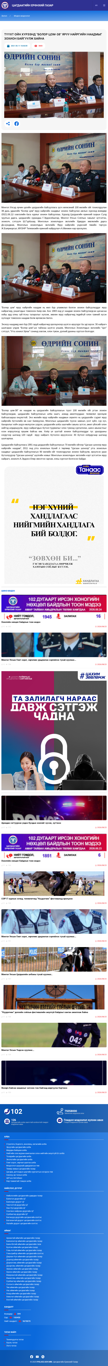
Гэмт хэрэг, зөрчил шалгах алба (21, 1162)
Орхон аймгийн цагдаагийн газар (21, 1272)
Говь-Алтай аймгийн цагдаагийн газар (24, 1250)
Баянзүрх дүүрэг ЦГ (15, 1202)
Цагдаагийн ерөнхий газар (32, 5)
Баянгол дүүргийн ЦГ (16, 1199)
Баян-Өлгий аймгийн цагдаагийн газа (23, 1244)
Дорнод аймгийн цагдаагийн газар (22, 1259)
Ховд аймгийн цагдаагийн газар (21, 1293)
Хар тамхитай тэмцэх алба (18, 1181)
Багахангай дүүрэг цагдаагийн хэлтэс (23, 1220)
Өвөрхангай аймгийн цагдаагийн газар (24, 1275)
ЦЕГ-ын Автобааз (14, 1178)
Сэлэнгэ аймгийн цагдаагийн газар (22, 1284)
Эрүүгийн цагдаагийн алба (18, 1147)
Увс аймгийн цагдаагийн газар (20, 1290)
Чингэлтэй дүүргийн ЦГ (17, 1205)
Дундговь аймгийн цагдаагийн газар (23, 1266)
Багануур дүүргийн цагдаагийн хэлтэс (24, 1217)
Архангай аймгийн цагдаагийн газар (23, 1238)
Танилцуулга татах (15, 1339)
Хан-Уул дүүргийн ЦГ (16, 1208)
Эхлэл (4, 16)
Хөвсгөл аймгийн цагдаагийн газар (22, 1296)
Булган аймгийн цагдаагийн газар (22, 1247)
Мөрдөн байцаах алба (16, 1150)
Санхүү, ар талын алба (16, 1175)
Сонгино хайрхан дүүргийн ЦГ (20, 1211)
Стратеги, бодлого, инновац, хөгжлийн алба (26, 1144)
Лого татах (11, 1346)
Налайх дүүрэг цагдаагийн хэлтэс (22, 1223)
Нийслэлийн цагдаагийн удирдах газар (24, 1196)
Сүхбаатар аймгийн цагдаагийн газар (23, 1281)
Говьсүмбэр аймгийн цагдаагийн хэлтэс (25, 1253)
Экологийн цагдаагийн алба (19, 1159)
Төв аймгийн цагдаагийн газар (20, 1287)
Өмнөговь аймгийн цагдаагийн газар (23, 1278)
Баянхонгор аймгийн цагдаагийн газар (24, 1241)
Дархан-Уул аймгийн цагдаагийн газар (24, 1256)
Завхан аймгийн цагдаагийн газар (22, 1269)
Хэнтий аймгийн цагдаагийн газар (22, 1300)
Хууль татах (11, 1342)
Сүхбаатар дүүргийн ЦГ (17, 1214)
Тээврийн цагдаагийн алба (18, 1156)
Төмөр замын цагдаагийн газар (20, 1169)
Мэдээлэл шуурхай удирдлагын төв (22, 1166)
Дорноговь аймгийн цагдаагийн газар (24, 1263)
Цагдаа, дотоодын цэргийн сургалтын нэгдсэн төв (29, 1172)
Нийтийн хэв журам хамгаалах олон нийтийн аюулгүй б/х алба (35, 1153)
